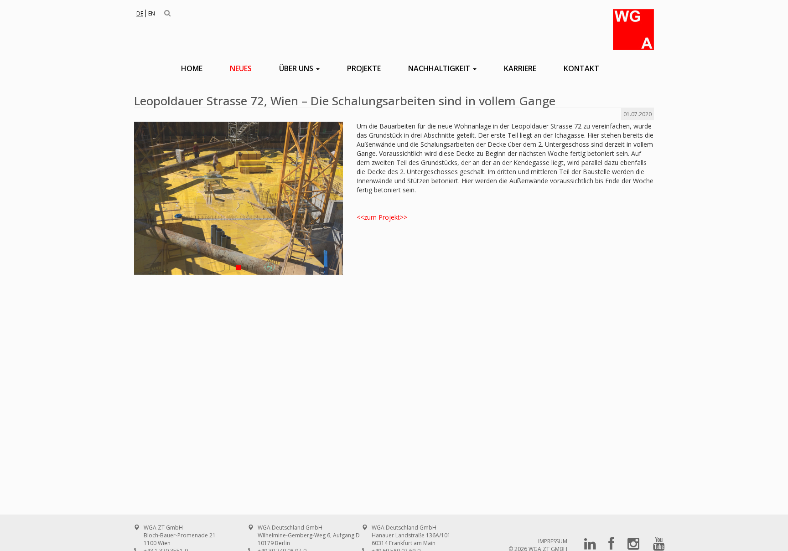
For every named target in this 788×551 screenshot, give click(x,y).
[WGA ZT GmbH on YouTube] (659, 547)
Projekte (364, 68)
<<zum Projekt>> (382, 217)
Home (191, 68)
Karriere (520, 68)
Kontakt (581, 68)
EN (151, 13)
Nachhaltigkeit (440, 68)
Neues (241, 68)
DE (139, 13)
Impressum (552, 541)
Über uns (297, 68)
